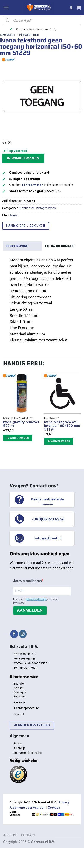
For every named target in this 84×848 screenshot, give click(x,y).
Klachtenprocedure (26, 708)
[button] (6, 7)
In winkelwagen (23, 158)
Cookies (54, 807)
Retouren (19, 696)
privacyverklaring (36, 599)
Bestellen (19, 683)
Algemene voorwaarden (27, 807)
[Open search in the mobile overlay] (42, 20)
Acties (17, 743)
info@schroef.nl (48, 538)
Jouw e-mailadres (27, 581)
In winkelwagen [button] (17, 437)
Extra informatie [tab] (60, 246)
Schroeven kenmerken (28, 752)
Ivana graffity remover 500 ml (21, 424)
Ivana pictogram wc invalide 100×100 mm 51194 (62, 425)
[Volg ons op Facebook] (14, 634)
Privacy (63, 802)
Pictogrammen (29, 34)
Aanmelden (30, 610)
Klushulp (19, 748)
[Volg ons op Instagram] (23, 634)
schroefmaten (32, 185)
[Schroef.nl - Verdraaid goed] (39, 7)
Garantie (19, 702)
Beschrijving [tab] (17, 246)
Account (10, 835)
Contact (18, 714)
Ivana (14, 215)
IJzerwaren (7, 34)
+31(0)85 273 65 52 (48, 519)
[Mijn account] (71, 7)
